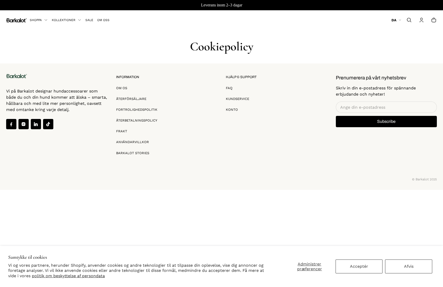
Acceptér (359, 266)
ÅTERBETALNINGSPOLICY (136, 120)
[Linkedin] (36, 124)
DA (393, 20)
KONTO (232, 110)
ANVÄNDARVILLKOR (132, 142)
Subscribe (386, 121)
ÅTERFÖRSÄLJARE (131, 99)
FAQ (229, 88)
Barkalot (422, 179)
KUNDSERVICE (237, 99)
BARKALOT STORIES (132, 153)
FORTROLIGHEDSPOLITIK (136, 110)
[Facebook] (11, 124)
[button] (409, 20)
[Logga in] (421, 20)
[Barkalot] (16, 20)
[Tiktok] (48, 124)
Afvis (409, 266)
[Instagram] (23, 124)
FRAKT (121, 131)
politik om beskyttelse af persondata (68, 275)
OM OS (121, 88)
